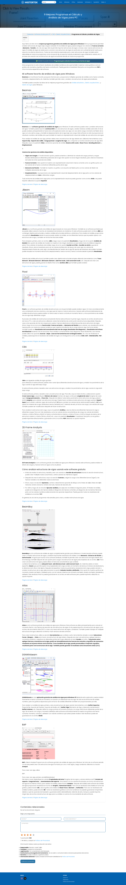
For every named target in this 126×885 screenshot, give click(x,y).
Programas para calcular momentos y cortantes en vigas (72, 61)
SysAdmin (96, 2)
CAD (53, 34)
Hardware (80, 2)
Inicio (60, 2)
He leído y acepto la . (35, 840)
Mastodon (65, 879)
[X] (25, 878)
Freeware (30, 34)
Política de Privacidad (42, 840)
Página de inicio (27, 184)
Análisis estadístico (78, 83)
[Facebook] (21, 878)
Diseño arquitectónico (92, 83)
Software (87, 2)
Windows (66, 2)
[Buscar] (54, 2)
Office (73, 2)
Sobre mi (65, 877)
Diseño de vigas (27, 85)
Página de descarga (40, 184)
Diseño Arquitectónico (63, 34)
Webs (102, 2)
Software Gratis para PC (43, 34)
